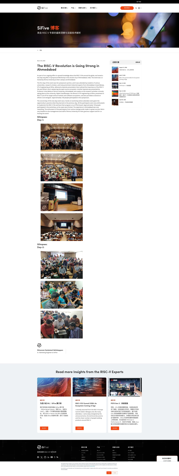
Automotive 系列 (101, 452)
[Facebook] (38, 457)
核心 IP (98, 450)
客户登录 (139, 2)
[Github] (45, 457)
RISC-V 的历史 (131, 452)
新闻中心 (114, 452)
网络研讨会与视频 (116, 455)
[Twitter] (41, 457)
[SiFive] (42, 8)
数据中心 (83, 459)
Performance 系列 (101, 459)
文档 (113, 459)
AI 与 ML (83, 452)
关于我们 (130, 450)
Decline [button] (114, 472)
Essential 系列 (100, 455)
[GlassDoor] (54, 457)
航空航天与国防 (84, 450)
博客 (41, 50)
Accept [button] (109, 472)
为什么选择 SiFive (132, 455)
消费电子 (83, 457)
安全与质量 (130, 459)
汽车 (82, 455)
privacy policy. (92, 466)
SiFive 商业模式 (131, 457)
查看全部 (138, 62)
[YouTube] (52, 457)
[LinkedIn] (48, 457)
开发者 (114, 457)
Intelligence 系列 (101, 457)
